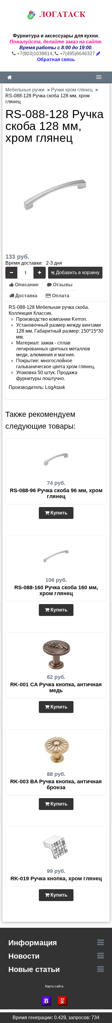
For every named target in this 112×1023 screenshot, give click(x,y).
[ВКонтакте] (48, 1001)
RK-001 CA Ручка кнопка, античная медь (56, 687)
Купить (58, 512)
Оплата (60, 295)
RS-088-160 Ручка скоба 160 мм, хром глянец (56, 590)
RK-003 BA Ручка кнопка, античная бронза (56, 784)
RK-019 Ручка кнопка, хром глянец (56, 878)
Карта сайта (54, 986)
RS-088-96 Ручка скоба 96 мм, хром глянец (56, 493)
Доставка (25, 295)
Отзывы (62, 284)
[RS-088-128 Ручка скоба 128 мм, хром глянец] (56, 193)
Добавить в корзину (77, 272)
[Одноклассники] (64, 1001)
